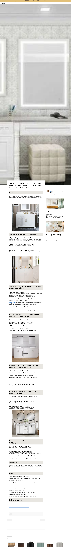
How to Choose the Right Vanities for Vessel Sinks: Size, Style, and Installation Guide (54, 236)
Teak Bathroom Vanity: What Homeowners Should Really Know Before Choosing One (55, 213)
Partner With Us (44, 1)
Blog (48, 1)
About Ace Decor (35, 1)
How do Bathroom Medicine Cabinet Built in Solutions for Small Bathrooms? (19, 507)
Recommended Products (13, 538)
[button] (20, 3)
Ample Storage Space (12, 302)
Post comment (9, 535)
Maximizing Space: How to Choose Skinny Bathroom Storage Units (18, 505)
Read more (47, 219)
